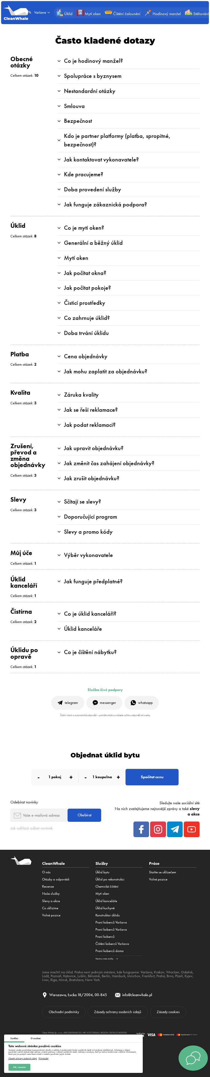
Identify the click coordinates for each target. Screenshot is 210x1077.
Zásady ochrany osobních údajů (22, 1058)
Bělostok (94, 976)
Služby (101, 863)
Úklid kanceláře (106, 901)
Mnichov (133, 976)
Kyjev (188, 976)
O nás (46, 872)
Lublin (81, 976)
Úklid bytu (102, 872)
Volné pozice (51, 915)
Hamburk (119, 976)
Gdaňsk (187, 972)
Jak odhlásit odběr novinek (31, 828)
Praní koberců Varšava (111, 922)
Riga (53, 979)
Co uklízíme (50, 908)
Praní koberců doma (109, 951)
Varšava (146, 972)
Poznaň (56, 976)
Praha (160, 976)
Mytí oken (102, 893)
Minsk (63, 979)
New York (92, 979)
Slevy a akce (51, 901)
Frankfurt (148, 976)
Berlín (106, 976)
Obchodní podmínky (64, 1012)
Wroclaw (172, 972)
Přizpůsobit (43, 1058)
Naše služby (51, 893)
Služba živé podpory (105, 690)
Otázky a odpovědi (55, 879)
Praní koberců (105, 936)
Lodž (45, 976)
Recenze (48, 886)
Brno (170, 976)
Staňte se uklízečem (162, 872)
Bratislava (76, 979)
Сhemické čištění (106, 886)
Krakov (159, 972)
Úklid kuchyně (105, 908)
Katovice (69, 976)
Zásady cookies (168, 1012)
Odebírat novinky (24, 802)
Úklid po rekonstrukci (109, 879)
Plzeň (179, 976)
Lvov (45, 979)
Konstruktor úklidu (107, 915)
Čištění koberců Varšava (112, 944)
